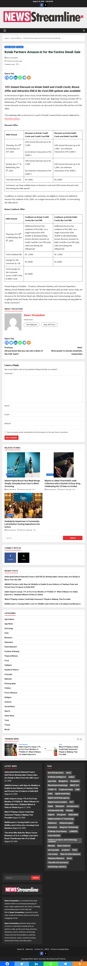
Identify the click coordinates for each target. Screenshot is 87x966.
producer (66, 850)
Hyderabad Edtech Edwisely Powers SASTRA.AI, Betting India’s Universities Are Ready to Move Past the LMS (21, 775)
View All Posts (49, 324)
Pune (74, 850)
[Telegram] (24, 78)
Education (9, 642)
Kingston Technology (69, 827)
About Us (20, 949)
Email (7, 414)
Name (7, 406)
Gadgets (8, 665)
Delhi (50, 794)
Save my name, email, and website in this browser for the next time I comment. (37, 432)
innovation (52, 827)
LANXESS (73, 831)
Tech (7, 720)
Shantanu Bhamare (56, 858)
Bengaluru (74, 781)
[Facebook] (7, 78)
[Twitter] (11, 78)
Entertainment (11, 647)
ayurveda (52, 781)
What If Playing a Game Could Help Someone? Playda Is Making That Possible (38, 599)
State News (9, 716)
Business (8, 638)
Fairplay (69, 810)
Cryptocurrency (65, 789)
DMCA (47, 949)
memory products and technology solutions (62, 841)
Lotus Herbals (54, 835)
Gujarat (51, 815)
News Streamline (12, 58)
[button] (4, 30)
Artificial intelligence (57, 777)
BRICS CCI (74, 785)
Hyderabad (73, 815)
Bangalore (63, 781)
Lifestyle (20, 47)
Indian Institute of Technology (61, 819)
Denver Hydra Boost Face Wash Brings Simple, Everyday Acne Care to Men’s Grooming (22, 483)
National (8, 679)
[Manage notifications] (81, 961)
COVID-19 (52, 789)
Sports (7, 711)
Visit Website (31, 324)
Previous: (24, 350)
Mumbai (51, 846)
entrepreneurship (55, 810)
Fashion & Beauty (12, 651)
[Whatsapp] (20, 78)
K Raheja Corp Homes (57, 831)
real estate (53, 854)
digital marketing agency (58, 798)
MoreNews (51, 959)
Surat (69, 858)
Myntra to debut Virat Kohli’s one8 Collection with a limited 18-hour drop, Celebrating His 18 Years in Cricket (63, 483)
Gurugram (61, 815)
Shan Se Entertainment (70, 854)
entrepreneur (73, 806)
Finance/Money (10, 47)
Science (8, 702)
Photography (10, 683)
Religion (8, 697)
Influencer (52, 823)
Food (7, 661)
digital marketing (62, 794)
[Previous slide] (78, 739)
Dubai (50, 806)
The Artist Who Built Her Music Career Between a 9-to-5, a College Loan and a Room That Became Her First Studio (21, 836)
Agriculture (9, 619)
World (7, 729)
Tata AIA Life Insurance (58, 862)
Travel (7, 725)
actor (68, 773)
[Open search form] (84, 30)
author (71, 777)
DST (71, 802)
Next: (66, 350)
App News (9, 624)
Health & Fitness (12, 670)
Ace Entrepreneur (55, 773)
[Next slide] (81, 739)
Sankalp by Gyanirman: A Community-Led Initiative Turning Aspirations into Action (22, 524)
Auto (7, 633)
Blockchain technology (57, 785)
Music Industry (64, 846)
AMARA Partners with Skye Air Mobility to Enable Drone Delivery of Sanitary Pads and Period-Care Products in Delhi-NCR (22, 788)
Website (8, 423)
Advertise (29, 949)
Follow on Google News (60, 949)
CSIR (77, 789)
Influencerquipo (66, 823)
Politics (8, 688)
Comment (9, 373)
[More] (29, 78)
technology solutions (57, 867)
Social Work (10, 706)
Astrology (9, 628)
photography (53, 850)
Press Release (11, 693)
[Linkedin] (16, 78)
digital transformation (57, 802)
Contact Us (38, 949)
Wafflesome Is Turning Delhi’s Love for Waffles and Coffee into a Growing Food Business (43, 604)
